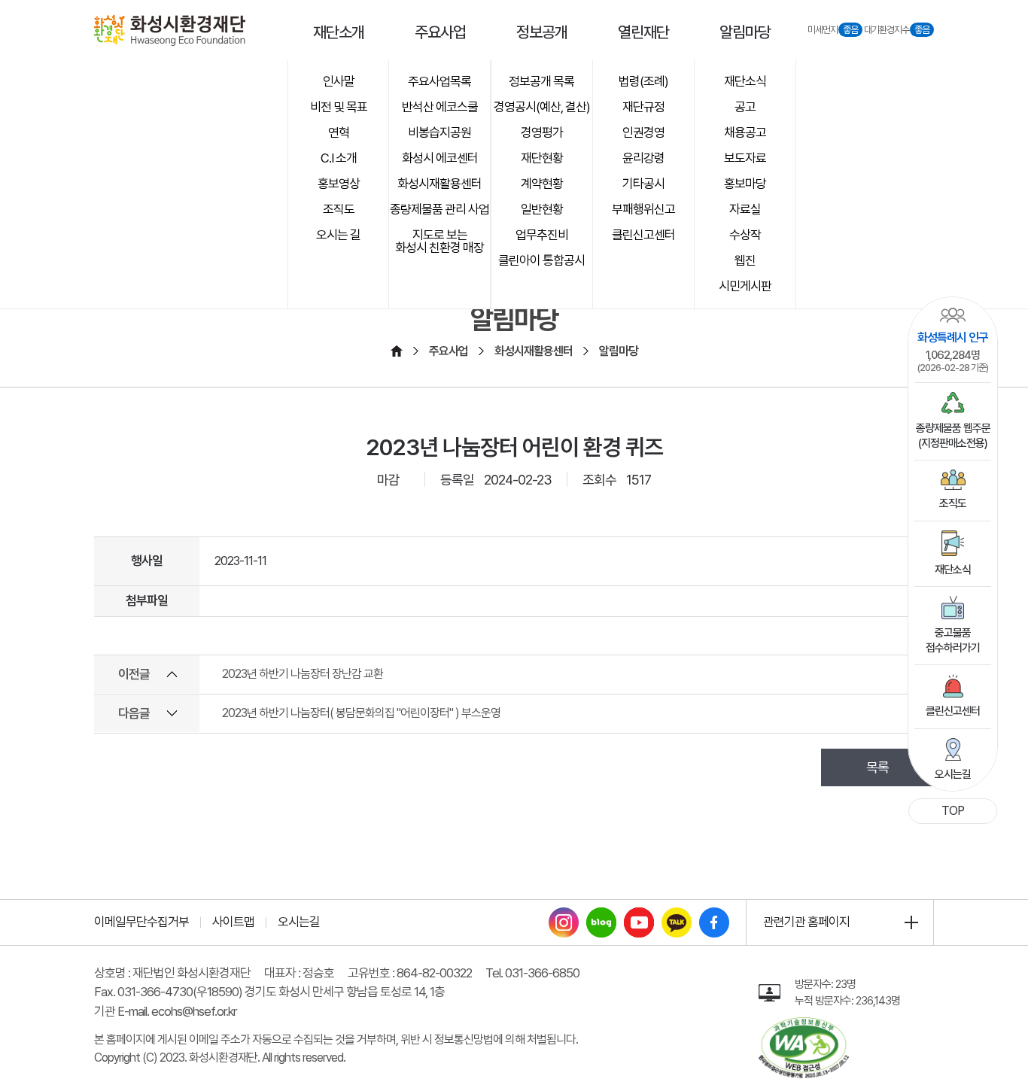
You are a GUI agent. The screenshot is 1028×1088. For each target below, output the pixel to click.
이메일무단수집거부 (141, 921)
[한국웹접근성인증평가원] (804, 1025)
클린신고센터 (953, 711)
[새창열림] (564, 916)
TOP (952, 811)
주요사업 (448, 351)
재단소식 (953, 569)
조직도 (952, 503)
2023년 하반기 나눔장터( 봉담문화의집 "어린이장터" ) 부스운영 (361, 713)
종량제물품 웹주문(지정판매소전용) (953, 435)
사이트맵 (233, 921)
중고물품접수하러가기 (953, 640)
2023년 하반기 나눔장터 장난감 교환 (302, 674)
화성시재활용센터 (533, 351)
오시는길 (953, 774)
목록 (877, 767)
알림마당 (618, 351)
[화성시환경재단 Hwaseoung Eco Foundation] (169, 30)
